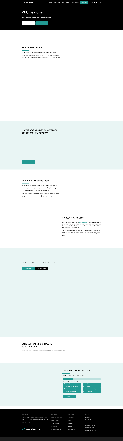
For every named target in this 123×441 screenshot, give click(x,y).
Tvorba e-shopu (55, 420)
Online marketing (55, 423)
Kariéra (70, 426)
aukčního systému (83, 222)
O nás (69, 420)
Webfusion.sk (38, 438)
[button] (28, 23)
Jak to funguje (71, 417)
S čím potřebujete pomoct (71, 381)
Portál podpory (71, 429)
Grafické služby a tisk (56, 429)
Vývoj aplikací (54, 426)
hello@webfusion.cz (90, 425)
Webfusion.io (44, 438)
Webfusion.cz (31, 438)
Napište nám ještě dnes (90, 430)
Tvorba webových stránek (57, 417)
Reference (70, 423)
